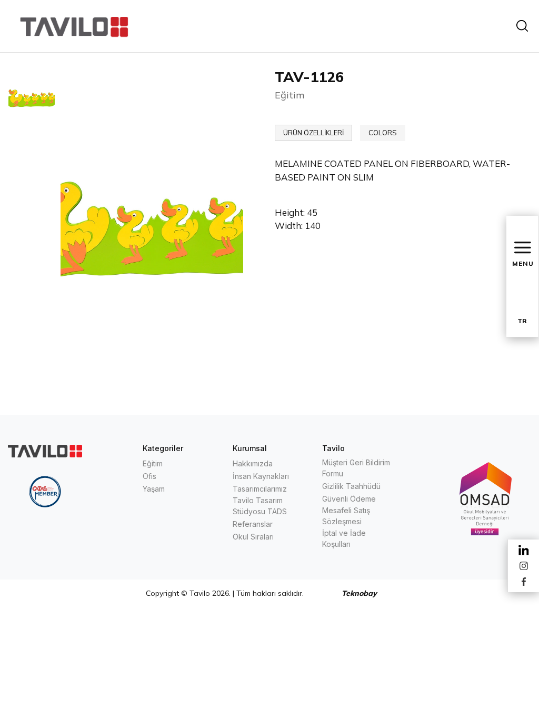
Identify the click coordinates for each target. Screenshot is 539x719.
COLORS (382, 132)
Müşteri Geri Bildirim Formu (356, 468)
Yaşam (154, 488)
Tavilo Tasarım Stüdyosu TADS (260, 506)
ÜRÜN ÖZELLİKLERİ (313, 132)
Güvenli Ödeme (349, 498)
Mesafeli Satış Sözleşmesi (346, 516)
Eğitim (153, 463)
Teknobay (359, 593)
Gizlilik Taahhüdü (351, 486)
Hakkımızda (253, 463)
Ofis (149, 476)
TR (522, 321)
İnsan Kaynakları (261, 476)
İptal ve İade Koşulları (344, 538)
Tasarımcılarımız (260, 488)
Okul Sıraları (253, 536)
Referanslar (253, 524)
